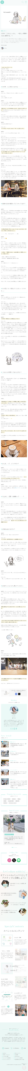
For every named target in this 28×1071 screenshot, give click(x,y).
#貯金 (19, 799)
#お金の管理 (10, 801)
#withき (5, 803)
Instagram (7, 1048)
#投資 (5, 801)
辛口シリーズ (17, 487)
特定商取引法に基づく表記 (20, 1059)
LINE (25, 1048)
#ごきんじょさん (12, 803)
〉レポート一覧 (14, 787)
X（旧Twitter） (16, 1048)
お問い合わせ (17, 1056)
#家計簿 (17, 801)
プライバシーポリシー (7, 1059)
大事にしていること (6, 1054)
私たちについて (17, 1053)
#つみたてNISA (7, 799)
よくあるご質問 (6, 1056)
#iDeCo (14, 799)
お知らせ (4, 1053)
